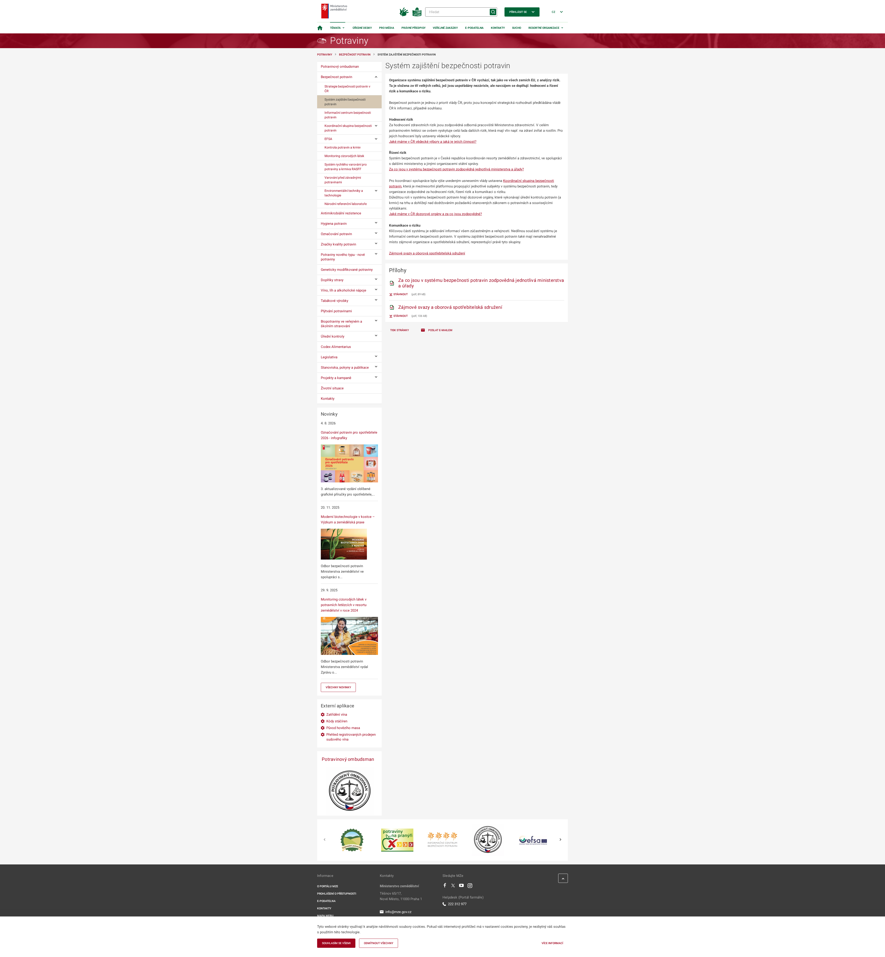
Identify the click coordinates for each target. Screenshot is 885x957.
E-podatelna (474, 27)
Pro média (386, 27)
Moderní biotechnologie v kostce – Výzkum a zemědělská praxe (348, 519)
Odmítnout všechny (378, 943)
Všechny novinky (338, 687)
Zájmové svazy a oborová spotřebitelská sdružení (427, 253)
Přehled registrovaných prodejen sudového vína (351, 736)
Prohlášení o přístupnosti (336, 893)
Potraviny (324, 54)
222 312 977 (457, 904)
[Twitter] (453, 886)
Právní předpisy (413, 27)
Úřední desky (362, 27)
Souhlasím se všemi (336, 943)
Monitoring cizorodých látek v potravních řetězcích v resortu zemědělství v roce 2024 (343, 605)
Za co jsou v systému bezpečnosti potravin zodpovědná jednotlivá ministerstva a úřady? (456, 169)
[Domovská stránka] (320, 27)
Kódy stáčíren (336, 721)
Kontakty (498, 27)
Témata (335, 27)
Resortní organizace (543, 27)
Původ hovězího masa (343, 728)
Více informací (552, 943)
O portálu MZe (327, 886)
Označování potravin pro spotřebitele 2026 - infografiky (349, 435)
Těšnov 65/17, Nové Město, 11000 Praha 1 (401, 896)
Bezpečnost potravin (355, 54)
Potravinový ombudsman (348, 759)
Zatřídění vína (336, 714)
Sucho (516, 27)
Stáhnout (400, 294)
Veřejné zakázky (445, 27)
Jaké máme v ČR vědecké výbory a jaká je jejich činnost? (432, 142)
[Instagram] (470, 886)
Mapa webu (325, 915)
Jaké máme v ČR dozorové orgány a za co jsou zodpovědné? (435, 214)
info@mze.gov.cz (398, 912)
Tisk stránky (399, 330)
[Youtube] (461, 886)
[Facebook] (444, 886)
